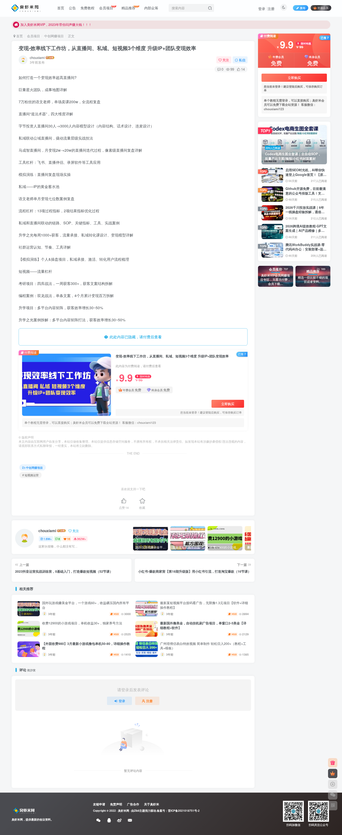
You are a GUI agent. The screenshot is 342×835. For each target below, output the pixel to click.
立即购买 (227, 403)
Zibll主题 (139, 811)
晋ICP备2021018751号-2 (184, 811)
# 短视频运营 (30, 475)
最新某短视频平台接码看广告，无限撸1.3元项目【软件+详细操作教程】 (204, 605)
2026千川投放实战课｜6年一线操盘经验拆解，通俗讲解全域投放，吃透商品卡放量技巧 (305, 214)
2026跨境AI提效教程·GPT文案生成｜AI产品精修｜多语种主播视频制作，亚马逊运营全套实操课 (306, 233)
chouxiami (37, 57)
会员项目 (33, 36)
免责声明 (116, 804)
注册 (271, 8)
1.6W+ (48, 539)
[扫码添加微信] (332, 795)
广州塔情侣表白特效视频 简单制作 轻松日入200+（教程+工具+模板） (203, 645)
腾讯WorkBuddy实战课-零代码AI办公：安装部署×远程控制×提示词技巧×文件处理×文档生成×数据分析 (306, 251)
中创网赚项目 (54, 36)
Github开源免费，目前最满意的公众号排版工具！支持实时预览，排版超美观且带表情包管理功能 (305, 195)
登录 (261, 8)
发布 (302, 8)
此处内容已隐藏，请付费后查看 (135, 336)
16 (68, 539)
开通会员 (323, 8)
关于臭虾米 (151, 804)
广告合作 (133, 804)
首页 (19, 36)
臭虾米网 (123, 811)
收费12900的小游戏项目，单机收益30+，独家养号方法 (82, 623)
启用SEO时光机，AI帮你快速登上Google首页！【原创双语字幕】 (305, 174)
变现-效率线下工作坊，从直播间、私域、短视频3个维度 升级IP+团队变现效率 (107, 48)
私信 (242, 60)
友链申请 (99, 804)
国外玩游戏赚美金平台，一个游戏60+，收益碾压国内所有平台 (85, 605)
